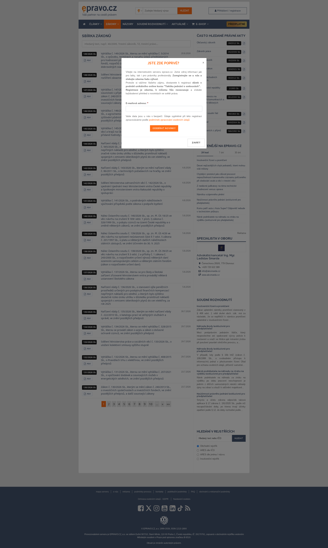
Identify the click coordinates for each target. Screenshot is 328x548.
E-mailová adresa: (137, 103)
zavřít (196, 142)
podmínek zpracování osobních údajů (169, 119)
